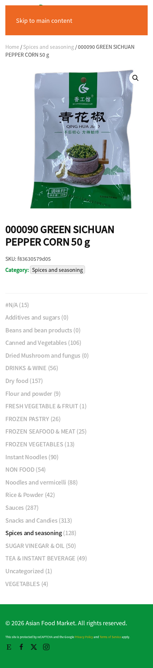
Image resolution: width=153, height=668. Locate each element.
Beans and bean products (38, 330)
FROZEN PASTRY (27, 418)
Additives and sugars (32, 317)
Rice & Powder (24, 494)
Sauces (14, 507)
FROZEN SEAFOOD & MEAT (40, 431)
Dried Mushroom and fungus (42, 355)
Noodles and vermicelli (35, 482)
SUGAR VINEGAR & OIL (34, 545)
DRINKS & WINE (26, 367)
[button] (135, 78)
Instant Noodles (26, 456)
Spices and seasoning (48, 46)
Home (12, 46)
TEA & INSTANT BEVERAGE (40, 558)
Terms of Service (110, 637)
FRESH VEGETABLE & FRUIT (41, 406)
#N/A (11, 304)
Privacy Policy (84, 637)
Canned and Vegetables (36, 342)
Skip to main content (44, 20)
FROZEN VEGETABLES (34, 444)
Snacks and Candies (31, 520)
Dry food (16, 380)
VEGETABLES (22, 583)
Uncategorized (24, 570)
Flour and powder (28, 393)
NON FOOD (19, 469)
